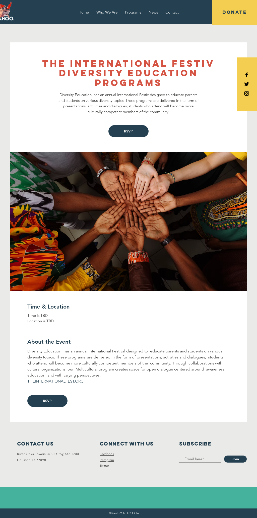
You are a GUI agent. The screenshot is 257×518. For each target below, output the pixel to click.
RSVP (128, 131)
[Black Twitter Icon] (246, 84)
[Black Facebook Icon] (246, 75)
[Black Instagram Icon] (246, 93)
